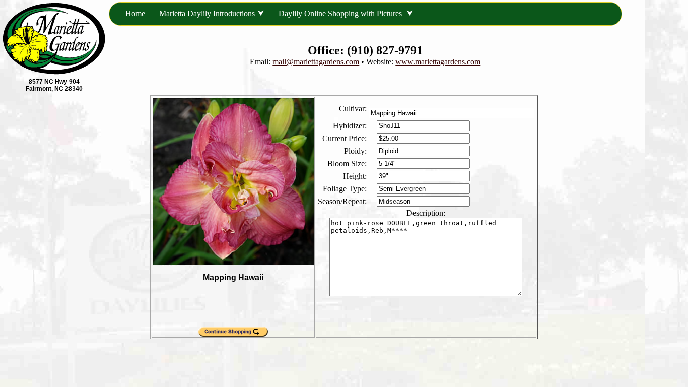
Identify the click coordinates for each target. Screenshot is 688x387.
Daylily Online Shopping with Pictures (341, 13)
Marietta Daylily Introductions (207, 13)
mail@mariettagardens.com (315, 61)
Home (135, 13)
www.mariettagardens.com (437, 61)
